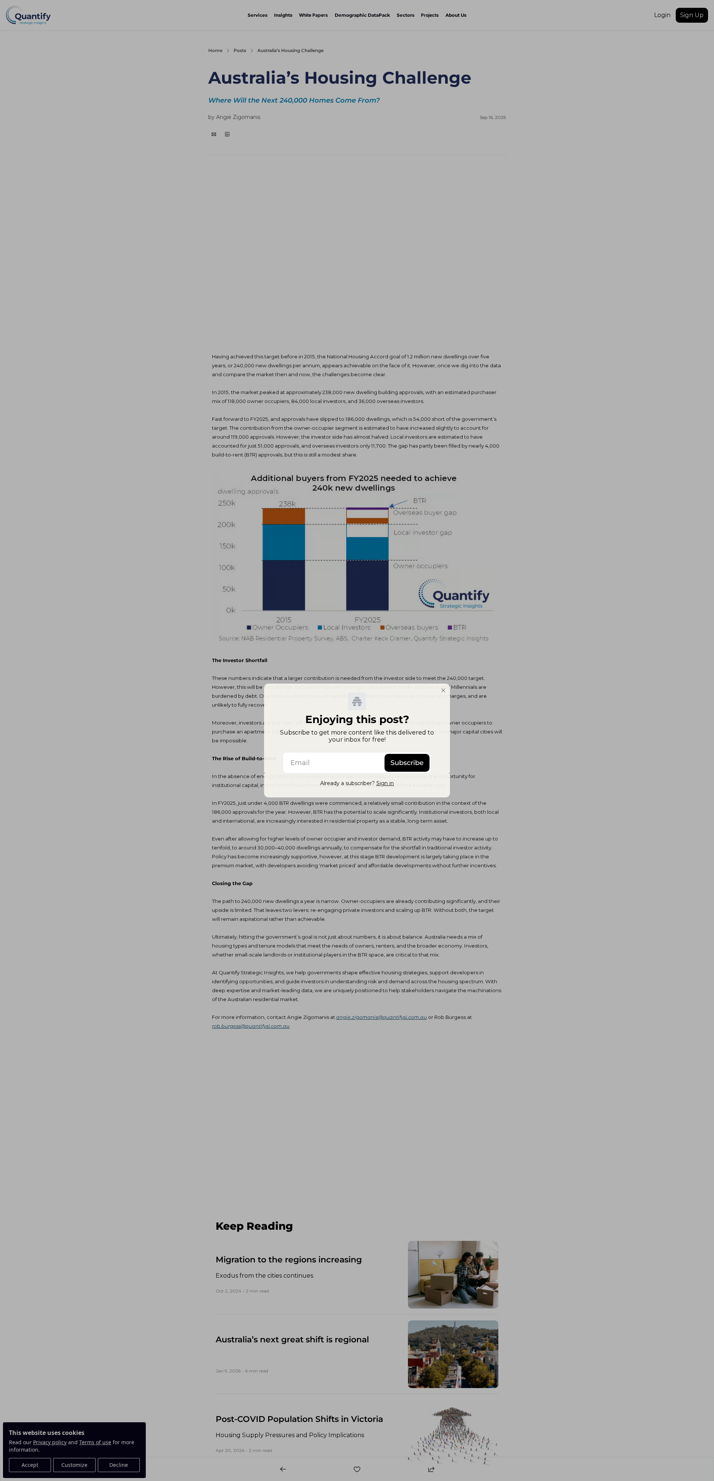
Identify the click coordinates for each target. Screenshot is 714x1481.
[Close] (443, 690)
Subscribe (407, 763)
